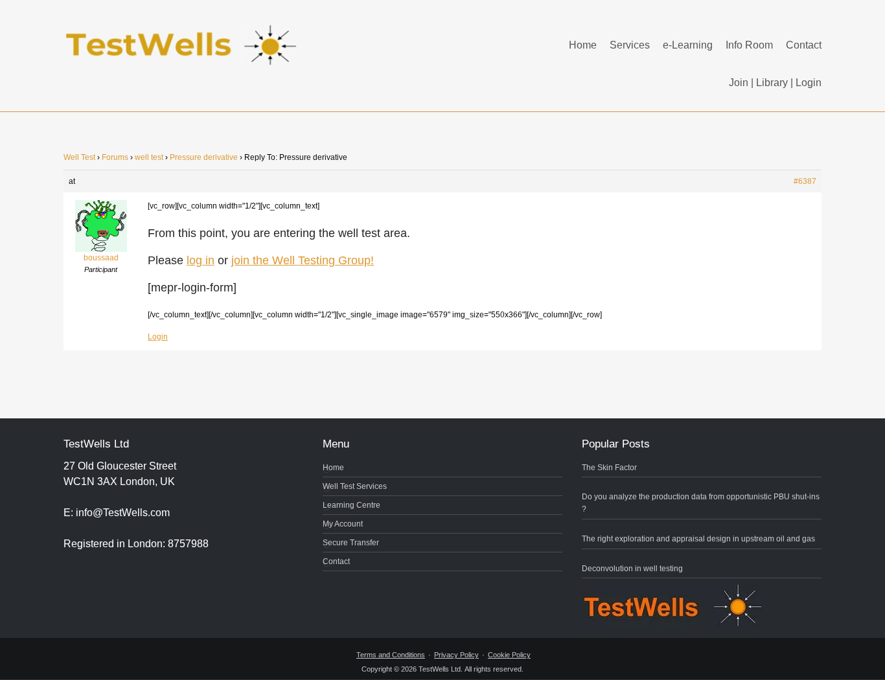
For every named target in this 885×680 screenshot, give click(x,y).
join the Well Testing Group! (302, 260)
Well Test (79, 157)
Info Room (749, 45)
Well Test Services (355, 486)
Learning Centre (351, 505)
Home (583, 45)
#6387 (805, 181)
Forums (115, 157)
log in (200, 260)
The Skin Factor (609, 467)
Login (809, 82)
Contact (804, 45)
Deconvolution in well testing (632, 568)
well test (149, 157)
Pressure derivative (204, 157)
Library (772, 82)
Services (630, 45)
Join (738, 82)
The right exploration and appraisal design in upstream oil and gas (698, 538)
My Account (343, 523)
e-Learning (688, 45)
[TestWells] (183, 34)
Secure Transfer (351, 542)
